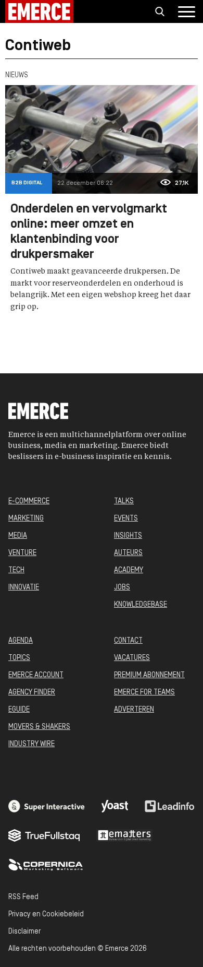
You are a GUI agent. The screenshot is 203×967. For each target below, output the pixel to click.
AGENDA (20, 641)
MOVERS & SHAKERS (39, 727)
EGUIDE (19, 710)
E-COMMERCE (28, 501)
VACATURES (132, 658)
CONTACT (128, 641)
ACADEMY (128, 570)
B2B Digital (26, 183)
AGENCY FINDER (31, 693)
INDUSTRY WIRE (31, 744)
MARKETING (26, 519)
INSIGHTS (128, 536)
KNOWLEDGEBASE (140, 605)
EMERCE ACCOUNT (36, 675)
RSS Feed (23, 897)
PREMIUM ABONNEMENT (149, 675)
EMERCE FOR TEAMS (144, 693)
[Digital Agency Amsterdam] (46, 806)
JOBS (122, 588)
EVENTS (126, 519)
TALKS (124, 501)
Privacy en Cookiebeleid (46, 914)
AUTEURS (128, 553)
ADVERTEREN (134, 710)
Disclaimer (24, 932)
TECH (16, 570)
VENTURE (22, 553)
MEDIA (17, 536)
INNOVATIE (23, 588)
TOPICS (19, 658)
